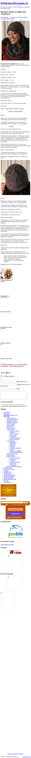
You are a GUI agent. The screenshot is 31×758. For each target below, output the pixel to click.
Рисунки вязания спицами (14, 466)
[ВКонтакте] (2, 373)
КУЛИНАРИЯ (8, 468)
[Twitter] (3, 373)
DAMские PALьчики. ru (14, 3)
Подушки (12, 459)
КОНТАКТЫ (7, 482)
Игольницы (13, 465)
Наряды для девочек (15, 450)
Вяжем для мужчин (12, 453)
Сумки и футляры (15, 438)
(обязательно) (22, 381)
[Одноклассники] (5, 373)
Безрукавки (10, 426)
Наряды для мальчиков (16, 452)
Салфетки (12, 460)
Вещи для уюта (11, 456)
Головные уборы (5, 18)
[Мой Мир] (7, 373)
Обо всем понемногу (9, 476)
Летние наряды (11, 423)
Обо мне (6, 480)
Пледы (12, 449)
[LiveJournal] (8, 373)
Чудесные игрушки (9, 469)
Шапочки (12, 445)
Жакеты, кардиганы (12, 422)
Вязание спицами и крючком (15, 753)
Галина (6, 17)
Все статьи (7, 413)
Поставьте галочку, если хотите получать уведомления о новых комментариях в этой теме (14, 405)
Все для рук (13, 435)
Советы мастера (11, 418)
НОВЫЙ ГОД (7, 472)
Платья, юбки (10, 425)
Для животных (11, 455)
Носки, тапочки (14, 439)
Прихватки (13, 463)
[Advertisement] (15, 680)
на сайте (4, 504)
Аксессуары (19, 17)
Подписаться (15, 514)
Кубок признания (8, 477)
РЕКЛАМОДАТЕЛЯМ (10, 479)
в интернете (10, 504)
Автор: (2, 264)
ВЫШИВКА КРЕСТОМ (10, 415)
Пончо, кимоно (11, 428)
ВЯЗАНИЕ (7, 416)
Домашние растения (9, 475)
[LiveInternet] (10, 373)
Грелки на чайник (15, 462)
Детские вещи (11, 440)
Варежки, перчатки (15, 448)
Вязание (25, 17)
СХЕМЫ (11, 126)
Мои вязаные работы (12, 419)
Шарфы (12, 18)
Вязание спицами (9, 376)
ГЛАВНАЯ (7, 412)
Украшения (13, 436)
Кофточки (13, 443)
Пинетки (12, 446)
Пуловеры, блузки (12, 421)
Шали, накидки (14, 433)
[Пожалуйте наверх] (27, 757)
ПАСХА (6, 470)
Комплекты (13, 442)
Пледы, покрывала (15, 458)
